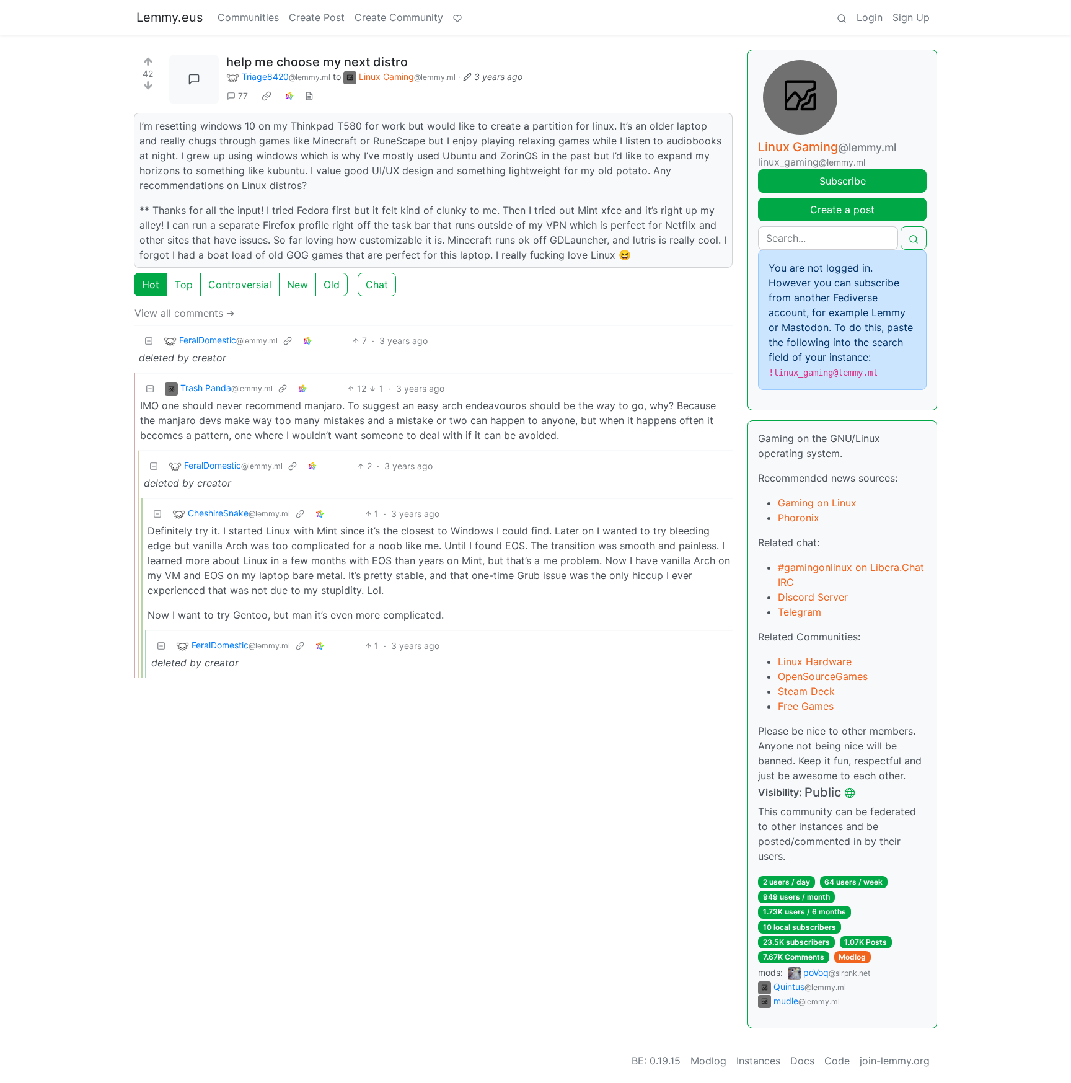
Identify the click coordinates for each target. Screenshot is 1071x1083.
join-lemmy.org (895, 1060)
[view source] (309, 96)
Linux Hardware (815, 661)
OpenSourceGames (823, 676)
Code (837, 1060)
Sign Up (911, 17)
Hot (150, 284)
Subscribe (842, 181)
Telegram (799, 612)
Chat (377, 284)
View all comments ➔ (184, 313)
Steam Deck (806, 691)
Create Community (399, 17)
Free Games (806, 706)
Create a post (842, 209)
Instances (758, 1060)
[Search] (842, 17)
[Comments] (194, 79)
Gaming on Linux (817, 503)
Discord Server (813, 597)
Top (184, 284)
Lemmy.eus (169, 17)
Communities (248, 17)
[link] (266, 96)
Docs (802, 1060)
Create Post (317, 17)
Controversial (239, 284)
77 (243, 96)
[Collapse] (149, 340)
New (297, 284)
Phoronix (798, 517)
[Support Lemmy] (457, 17)
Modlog (852, 956)
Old (332, 284)
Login (870, 17)
